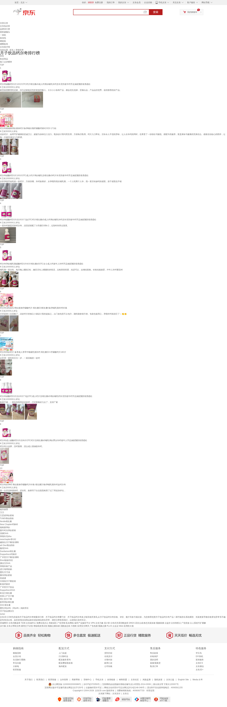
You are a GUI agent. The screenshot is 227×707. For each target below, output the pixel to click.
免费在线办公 (42, 623)
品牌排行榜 (5, 29)
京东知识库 (5, 26)
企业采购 (148, 2)
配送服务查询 (65, 660)
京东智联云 (176, 623)
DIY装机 (199, 656)
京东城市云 (31, 623)
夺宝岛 (199, 653)
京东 (35, 13)
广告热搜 (94, 626)
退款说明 (154, 660)
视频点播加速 (54, 626)
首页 (11, 50)
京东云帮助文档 (13, 626)
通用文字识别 (27, 626)
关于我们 (29, 679)
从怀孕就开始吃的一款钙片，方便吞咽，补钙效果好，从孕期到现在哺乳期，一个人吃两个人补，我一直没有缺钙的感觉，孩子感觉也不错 (61, 181)
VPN (93, 623)
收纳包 (3, 38)
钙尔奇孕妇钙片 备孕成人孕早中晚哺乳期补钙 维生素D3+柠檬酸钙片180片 (33, 352)
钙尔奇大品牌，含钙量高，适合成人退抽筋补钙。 (22, 446)
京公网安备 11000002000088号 (66, 684)
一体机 (3, 35)
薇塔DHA (4, 548)
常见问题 (17, 663)
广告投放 (185, 623)
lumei (2, 614)
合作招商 (64, 679)
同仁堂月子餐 (6, 599)
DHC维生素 (5, 605)
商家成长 (53, 623)
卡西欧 (74, 626)
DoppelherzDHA (7, 590)
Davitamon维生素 (8, 551)
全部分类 (4, 23)
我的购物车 (192, 12)
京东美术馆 (5, 47)
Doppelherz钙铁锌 (8, 554)
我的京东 (122, 2)
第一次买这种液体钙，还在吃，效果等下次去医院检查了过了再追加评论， (33, 490)
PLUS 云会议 (112, 626)
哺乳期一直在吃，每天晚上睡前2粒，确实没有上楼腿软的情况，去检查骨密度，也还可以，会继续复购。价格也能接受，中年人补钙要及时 (61, 270)
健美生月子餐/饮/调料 (9, 542)
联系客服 (17, 669)
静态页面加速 (150, 623)
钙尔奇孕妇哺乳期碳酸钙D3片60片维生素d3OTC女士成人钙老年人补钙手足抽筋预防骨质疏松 (41, 264)
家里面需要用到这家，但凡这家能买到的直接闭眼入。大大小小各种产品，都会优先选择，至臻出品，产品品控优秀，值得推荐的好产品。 (61, 90)
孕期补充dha (5, 536)
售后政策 (154, 653)
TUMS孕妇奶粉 (7, 518)
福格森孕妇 (5, 527)
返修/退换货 (155, 663)
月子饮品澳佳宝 (7, 611)
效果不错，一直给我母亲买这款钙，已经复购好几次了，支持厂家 (29, 402)
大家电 (16, 666)
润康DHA (4, 533)
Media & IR (198, 679)
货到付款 (108, 653)
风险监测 (147, 679)
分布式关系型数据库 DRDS (122, 623)
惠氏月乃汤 (5, 572)
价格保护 (154, 656)
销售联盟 (123, 679)
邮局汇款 (108, 663)
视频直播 (160, 623)
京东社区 (135, 679)
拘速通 (3, 578)
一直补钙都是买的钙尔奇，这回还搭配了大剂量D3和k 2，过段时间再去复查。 (34, 225)
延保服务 (200, 660)
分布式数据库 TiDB (16, 623)
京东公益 (170, 679)
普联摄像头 (5, 32)
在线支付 (108, 656)
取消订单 (154, 666)
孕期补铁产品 (6, 566)
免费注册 (99, 2)
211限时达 (63, 656)
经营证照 (150, 690)
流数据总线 (65, 626)
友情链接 (111, 679)
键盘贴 (3, 41)
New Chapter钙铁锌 (9, 524)
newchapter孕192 (8, 539)
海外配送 (63, 666)
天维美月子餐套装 (8, 581)
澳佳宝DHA (5, 563)
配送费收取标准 (66, 663)
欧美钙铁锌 (5, 584)
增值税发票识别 (40, 626)
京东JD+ (199, 669)
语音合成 (139, 623)
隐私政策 (158, 679)
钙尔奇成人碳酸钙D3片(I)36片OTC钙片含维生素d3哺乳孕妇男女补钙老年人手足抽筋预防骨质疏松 (43, 440)
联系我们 (40, 679)
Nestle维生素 (6, 521)
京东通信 (200, 666)
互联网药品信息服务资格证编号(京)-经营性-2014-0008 (126, 684)
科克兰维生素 (6, 593)
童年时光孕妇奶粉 (8, 530)
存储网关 (4, 623)
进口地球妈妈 (6, 569)
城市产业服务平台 (82, 623)
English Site (183, 679)
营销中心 (88, 679)
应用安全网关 (83, 626)
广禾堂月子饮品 (7, 587)
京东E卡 (199, 663)
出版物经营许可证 (94, 687)
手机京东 (162, 2)
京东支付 (116, 693)
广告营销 (61, 623)
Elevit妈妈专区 (6, 560)
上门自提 (63, 653)
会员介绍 (17, 656)
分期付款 (108, 660)
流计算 (107, 623)
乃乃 (2, 512)
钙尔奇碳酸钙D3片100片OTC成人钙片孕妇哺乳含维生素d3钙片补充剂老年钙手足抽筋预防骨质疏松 (44, 175)
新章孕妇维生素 (7, 602)
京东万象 (99, 623)
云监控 (167, 623)
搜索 (155, 12)
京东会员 (137, 2)
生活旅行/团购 (19, 660)
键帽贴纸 (4, 44)
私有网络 (70, 623)
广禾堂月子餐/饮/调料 (9, 557)
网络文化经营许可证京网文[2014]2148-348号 (124, 687)
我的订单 (111, 2)
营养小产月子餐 (7, 596)
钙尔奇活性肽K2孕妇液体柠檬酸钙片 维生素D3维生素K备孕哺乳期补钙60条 (33, 308)
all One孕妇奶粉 (7, 545)
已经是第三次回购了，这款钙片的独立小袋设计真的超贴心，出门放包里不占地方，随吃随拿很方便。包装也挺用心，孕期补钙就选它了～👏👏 (63, 314)
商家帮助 (76, 679)
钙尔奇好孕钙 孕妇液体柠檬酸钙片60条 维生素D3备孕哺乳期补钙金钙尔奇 (33, 484)
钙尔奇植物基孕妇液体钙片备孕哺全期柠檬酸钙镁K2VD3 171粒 (28, 128)
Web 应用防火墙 (126, 626)
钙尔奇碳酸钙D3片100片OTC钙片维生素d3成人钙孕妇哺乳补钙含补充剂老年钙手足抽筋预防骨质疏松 (45, 84)
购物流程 (17, 653)
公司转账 (108, 666)
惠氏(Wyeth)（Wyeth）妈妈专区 (14, 608)
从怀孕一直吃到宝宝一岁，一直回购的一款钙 (20, 358)
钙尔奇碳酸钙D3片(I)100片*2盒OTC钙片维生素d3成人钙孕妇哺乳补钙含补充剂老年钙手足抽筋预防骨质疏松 (48, 219)
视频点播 (102, 626)
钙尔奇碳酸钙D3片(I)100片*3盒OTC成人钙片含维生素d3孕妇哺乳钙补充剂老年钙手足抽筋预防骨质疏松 (46, 396)
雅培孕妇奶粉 (6, 575)
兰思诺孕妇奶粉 (7, 515)
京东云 (126, 693)
